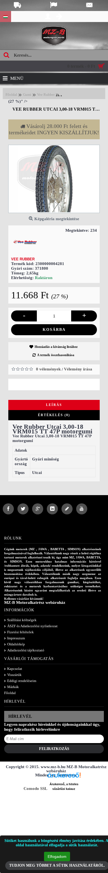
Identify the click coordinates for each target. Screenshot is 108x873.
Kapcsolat (14, 669)
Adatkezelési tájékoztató (25, 650)
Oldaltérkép (16, 644)
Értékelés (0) (54, 415)
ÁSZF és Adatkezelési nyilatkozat (32, 626)
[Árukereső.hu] (64, 777)
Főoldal (10, 693)
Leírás (54, 405)
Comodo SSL (35, 788)
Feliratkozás (54, 749)
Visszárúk (14, 675)
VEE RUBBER (23, 259)
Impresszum (16, 638)
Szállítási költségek (22, 620)
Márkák (13, 687)
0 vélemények (48, 369)
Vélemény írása (78, 369)
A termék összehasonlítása (55, 355)
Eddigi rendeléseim (21, 681)
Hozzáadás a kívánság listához (56, 347)
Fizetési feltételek (20, 632)
